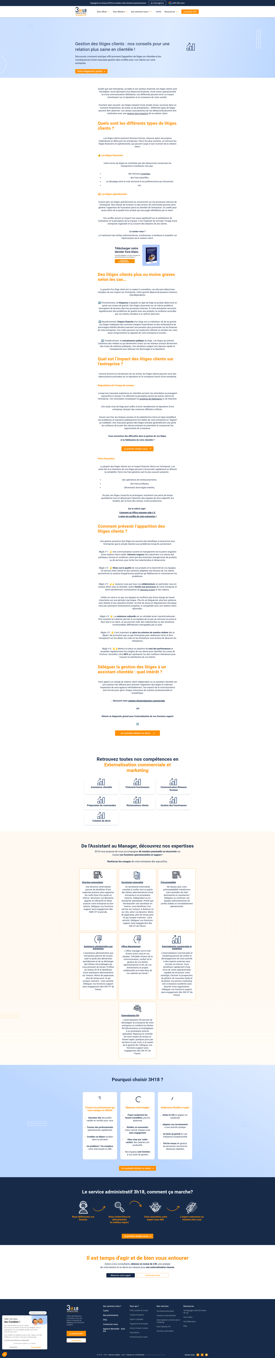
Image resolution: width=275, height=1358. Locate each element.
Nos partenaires (110, 1315)
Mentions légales (114, 1355)
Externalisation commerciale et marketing (177, 947)
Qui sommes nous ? (112, 1306)
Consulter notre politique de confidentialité (16, 1340)
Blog (185, 1326)
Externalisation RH (130, 1015)
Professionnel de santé (138, 1337)
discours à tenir (147, 589)
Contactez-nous (110, 1324)
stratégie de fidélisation (150, 398)
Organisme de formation (139, 1323)
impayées (145, 173)
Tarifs (106, 1310)
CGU (123, 1355)
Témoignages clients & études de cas (194, 1311)
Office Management (131, 946)
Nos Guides (187, 1317)
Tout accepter (36, 1347)
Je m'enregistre (157, 3)
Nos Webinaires (189, 1321)
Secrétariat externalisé (132, 882)
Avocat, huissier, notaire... (139, 1328)
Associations (135, 1332)
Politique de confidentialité (135, 1355)
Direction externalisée (92, 882)
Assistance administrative (166, 1315)
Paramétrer (13, 1347)
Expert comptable (136, 1319)
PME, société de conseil (139, 1310)
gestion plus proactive (137, 113)
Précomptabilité (168, 882)
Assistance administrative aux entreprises (98, 947)
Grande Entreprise (137, 1315)
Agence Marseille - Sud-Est (114, 1329)
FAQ (105, 1319)
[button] (4, 1354)
